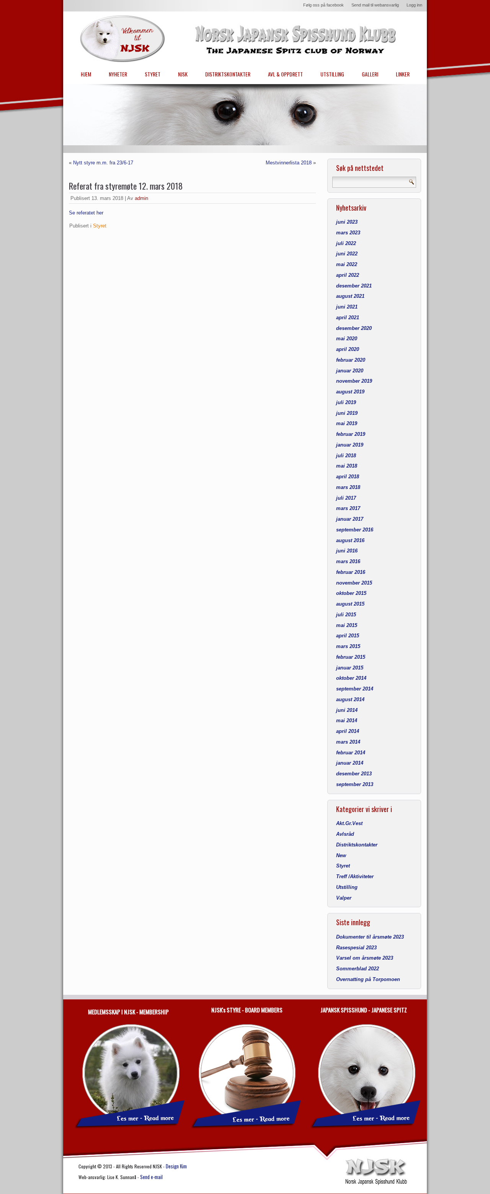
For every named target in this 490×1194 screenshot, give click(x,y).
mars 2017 (348, 508)
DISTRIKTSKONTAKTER (227, 74)
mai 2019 (346, 423)
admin (141, 198)
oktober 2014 (351, 678)
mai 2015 (346, 625)
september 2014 (354, 689)
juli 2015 (346, 614)
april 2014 (347, 731)
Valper (343, 898)
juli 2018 (346, 455)
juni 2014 (347, 710)
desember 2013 (354, 774)
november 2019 (354, 381)
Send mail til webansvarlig (375, 5)
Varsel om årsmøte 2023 (364, 958)
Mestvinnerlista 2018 (289, 163)
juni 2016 (347, 551)
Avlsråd (345, 834)
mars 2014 (348, 742)
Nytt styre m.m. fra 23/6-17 (103, 163)
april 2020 (347, 349)
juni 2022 (347, 254)
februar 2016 (350, 572)
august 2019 (350, 392)
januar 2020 (349, 371)
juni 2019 (347, 413)
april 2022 (347, 275)
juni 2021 (347, 307)
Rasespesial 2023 (356, 947)
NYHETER (118, 74)
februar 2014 (350, 752)
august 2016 (350, 540)
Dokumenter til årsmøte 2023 (370, 937)
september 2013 (354, 784)
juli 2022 (346, 243)
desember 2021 (354, 286)
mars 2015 (348, 646)
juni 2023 (347, 222)
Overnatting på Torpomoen (368, 979)
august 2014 (350, 699)
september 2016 (354, 530)
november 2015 (354, 583)
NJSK (183, 74)
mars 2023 (348, 233)
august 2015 (350, 604)
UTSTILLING (332, 74)
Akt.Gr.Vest (349, 823)
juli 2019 (346, 402)
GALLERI (370, 74)
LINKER (403, 74)
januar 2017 (349, 519)
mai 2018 (346, 466)
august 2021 (350, 296)
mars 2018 (348, 487)
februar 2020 (350, 360)
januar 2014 (349, 763)
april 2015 (347, 635)
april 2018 (347, 476)
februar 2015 (350, 657)
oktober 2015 (351, 593)
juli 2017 (346, 498)
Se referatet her (86, 213)
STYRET (152, 74)
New (341, 855)
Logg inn (414, 5)
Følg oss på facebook (323, 5)
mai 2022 (346, 264)
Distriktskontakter (356, 845)
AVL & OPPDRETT (285, 74)
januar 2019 (349, 445)
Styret (99, 226)
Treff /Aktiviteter (355, 876)
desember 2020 (354, 328)
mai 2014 (346, 720)
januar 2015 (349, 668)
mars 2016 (348, 561)
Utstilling (347, 887)
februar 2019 (350, 434)
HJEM (86, 74)
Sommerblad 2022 (357, 968)
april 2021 (347, 317)
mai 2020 (346, 338)
